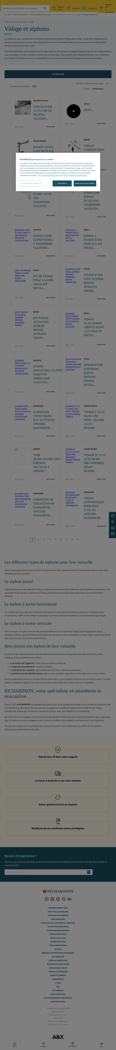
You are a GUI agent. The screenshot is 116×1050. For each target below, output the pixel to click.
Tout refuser (62, 183)
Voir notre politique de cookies (49, 176)
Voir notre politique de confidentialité (73, 176)
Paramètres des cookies (30, 183)
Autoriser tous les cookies (85, 183)
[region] (58, 171)
